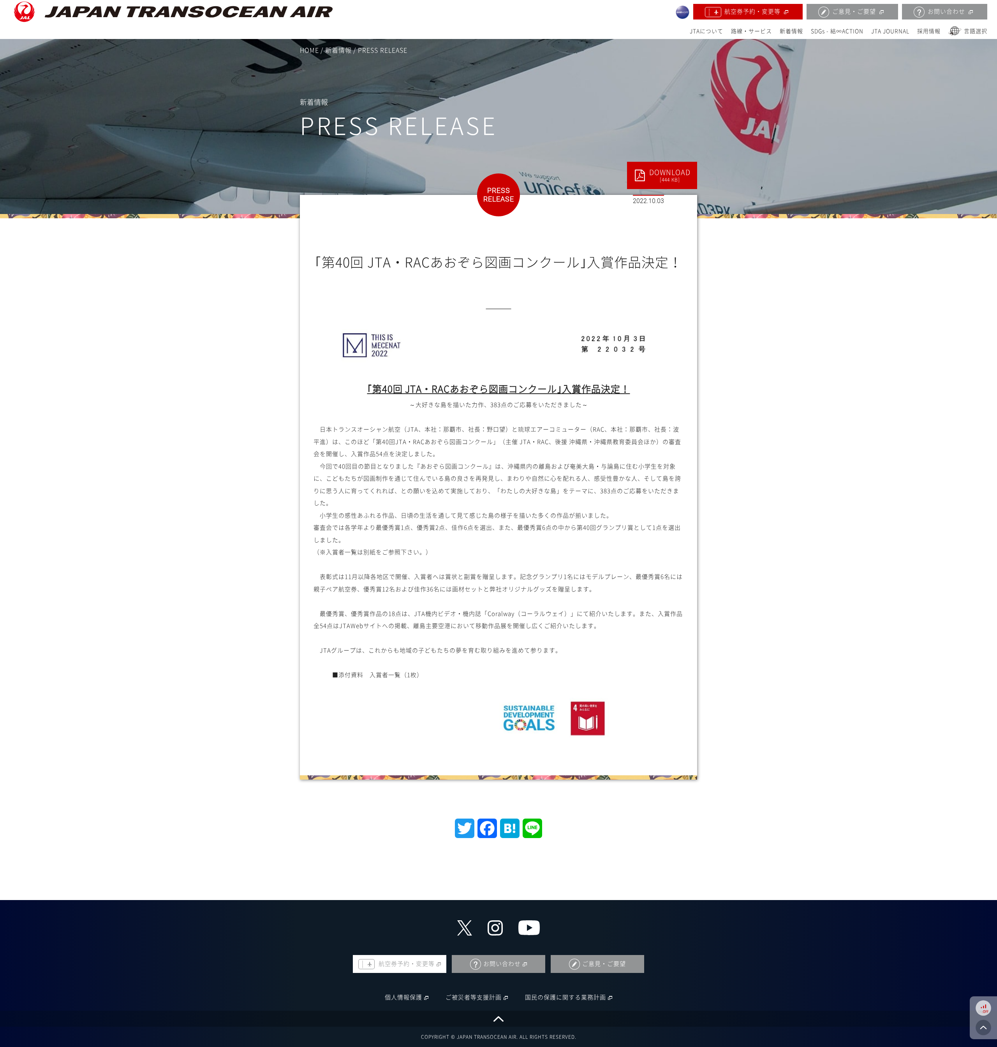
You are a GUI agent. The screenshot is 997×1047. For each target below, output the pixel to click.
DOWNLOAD (670, 175)
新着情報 (791, 31)
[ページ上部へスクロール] (498, 1019)
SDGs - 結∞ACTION (837, 31)
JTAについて (706, 31)
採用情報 (929, 31)
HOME (309, 50)
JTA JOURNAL (890, 31)
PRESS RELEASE (382, 50)
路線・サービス (751, 31)
